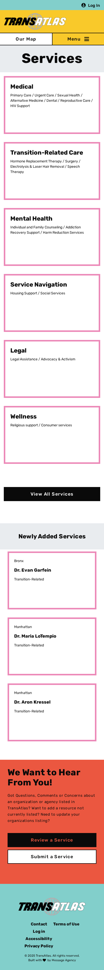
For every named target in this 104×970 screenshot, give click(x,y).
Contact (39, 924)
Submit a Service (52, 856)
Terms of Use (66, 924)
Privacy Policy (38, 946)
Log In (94, 5)
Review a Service (52, 840)
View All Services (52, 494)
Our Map (26, 39)
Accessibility (38, 938)
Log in (39, 931)
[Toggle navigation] (78, 39)
